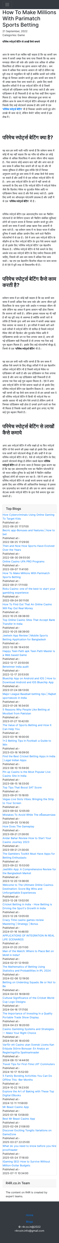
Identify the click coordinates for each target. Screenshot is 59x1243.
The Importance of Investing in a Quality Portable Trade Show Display (27, 1015)
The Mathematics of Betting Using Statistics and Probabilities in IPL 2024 (27, 968)
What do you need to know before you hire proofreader (29, 1147)
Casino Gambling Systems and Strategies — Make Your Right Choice (28, 1031)
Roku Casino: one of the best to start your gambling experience (29, 590)
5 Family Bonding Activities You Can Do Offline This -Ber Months (27, 1077)
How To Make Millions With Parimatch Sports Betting (26, 575)
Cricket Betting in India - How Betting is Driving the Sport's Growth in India (27, 906)
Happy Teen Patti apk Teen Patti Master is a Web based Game (29, 653)
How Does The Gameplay (18, 826)
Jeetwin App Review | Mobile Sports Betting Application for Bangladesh (25, 637)
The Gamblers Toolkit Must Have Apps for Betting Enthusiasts (29, 855)
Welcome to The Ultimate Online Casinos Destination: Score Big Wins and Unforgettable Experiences (28, 888)
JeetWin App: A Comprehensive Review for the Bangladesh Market (29, 871)
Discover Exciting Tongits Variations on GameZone (27, 1132)
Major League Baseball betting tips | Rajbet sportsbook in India (29, 695)
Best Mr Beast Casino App (19, 1118)
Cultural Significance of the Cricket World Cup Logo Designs (28, 999)
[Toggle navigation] (7, 4)
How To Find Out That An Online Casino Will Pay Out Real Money (27, 606)
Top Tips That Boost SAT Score (22, 787)
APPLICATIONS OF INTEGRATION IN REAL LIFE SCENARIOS (29, 937)
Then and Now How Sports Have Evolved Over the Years (28, 547)
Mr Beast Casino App (16, 1107)
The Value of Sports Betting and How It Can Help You (27, 727)
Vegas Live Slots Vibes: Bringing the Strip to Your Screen (28, 801)
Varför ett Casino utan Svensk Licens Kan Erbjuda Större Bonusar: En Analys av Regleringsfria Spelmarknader (28, 1048)
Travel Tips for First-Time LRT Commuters (29, 1064)
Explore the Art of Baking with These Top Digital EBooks (28, 1093)
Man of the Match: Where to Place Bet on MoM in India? (28, 953)
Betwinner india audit (16, 666)
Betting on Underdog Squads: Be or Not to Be (29, 984)
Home (29, 1215)
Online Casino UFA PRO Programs (23, 561)
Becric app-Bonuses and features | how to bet (29, 532)
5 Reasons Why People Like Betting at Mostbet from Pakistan (26, 711)
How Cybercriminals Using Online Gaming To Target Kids (28, 516)
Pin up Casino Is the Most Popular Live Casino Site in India (26, 773)
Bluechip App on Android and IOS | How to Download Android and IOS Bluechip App (29, 680)
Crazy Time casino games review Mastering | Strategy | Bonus (23, 921)
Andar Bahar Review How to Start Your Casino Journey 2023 (27, 840)
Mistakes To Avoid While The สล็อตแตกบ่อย (29, 814)
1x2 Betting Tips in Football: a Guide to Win (27, 742)
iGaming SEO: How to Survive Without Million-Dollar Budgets (26, 1163)
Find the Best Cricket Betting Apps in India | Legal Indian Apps (29, 758)
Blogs (29, 1221)
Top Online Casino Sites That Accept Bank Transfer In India (29, 621)
